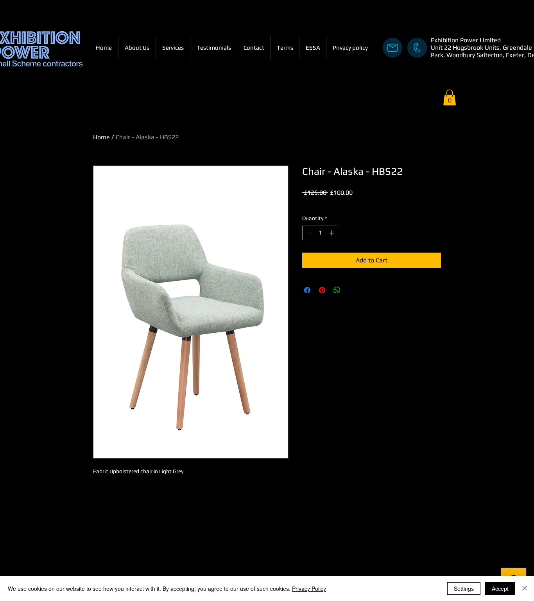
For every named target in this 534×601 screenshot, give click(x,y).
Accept (500, 588)
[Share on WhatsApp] (337, 290)
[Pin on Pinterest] (322, 290)
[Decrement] (308, 233)
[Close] (524, 588)
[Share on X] (352, 290)
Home (101, 137)
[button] (449, 98)
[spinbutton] (320, 233)
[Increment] (332, 233)
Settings (464, 588)
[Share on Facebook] (307, 290)
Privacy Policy (309, 588)
